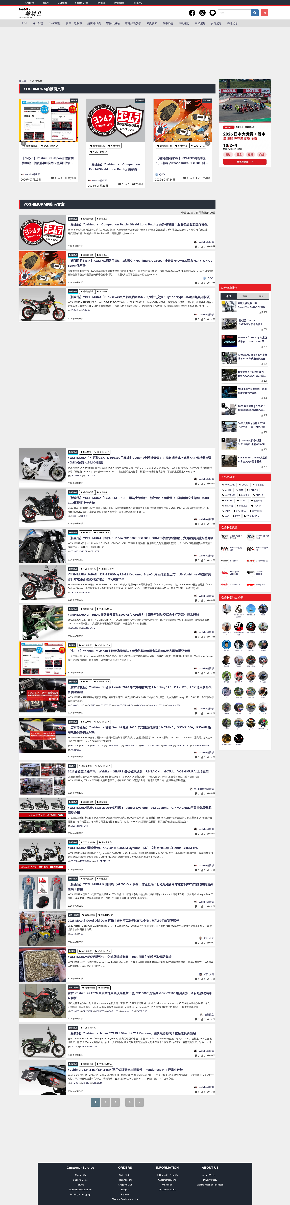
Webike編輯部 (32, 180)
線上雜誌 (38, 23)
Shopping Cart (125, 1185)
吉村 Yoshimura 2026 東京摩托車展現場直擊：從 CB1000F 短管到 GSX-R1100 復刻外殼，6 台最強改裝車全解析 (140, 996)
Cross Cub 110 (77, 705)
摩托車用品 (107, 842)
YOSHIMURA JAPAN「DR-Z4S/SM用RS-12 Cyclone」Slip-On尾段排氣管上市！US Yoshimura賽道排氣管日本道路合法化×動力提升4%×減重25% (139, 577)
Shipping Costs (80, 1180)
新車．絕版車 (74, 23)
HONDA (87, 533)
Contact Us (80, 1175)
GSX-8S (85, 746)
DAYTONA (132, 146)
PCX (131, 705)
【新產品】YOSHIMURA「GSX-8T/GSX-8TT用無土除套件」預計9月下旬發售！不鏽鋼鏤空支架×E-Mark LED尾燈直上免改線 (138, 500)
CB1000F (95, 551)
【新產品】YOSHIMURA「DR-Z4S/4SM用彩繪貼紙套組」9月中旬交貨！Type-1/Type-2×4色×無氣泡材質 (181, 161)
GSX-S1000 (97, 746)
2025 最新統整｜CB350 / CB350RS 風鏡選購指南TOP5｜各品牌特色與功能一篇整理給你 (253, 408)
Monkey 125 (127, 1011)
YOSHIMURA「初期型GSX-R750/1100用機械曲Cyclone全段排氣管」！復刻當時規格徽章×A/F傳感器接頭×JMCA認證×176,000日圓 (139, 460)
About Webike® (210, 1175)
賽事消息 (168, 23)
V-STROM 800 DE (200, 746)
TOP (24, 23)
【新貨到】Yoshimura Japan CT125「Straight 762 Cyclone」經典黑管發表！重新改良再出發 (132, 1033)
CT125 (73, 1047)
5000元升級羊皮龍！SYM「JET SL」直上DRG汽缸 (251, 425)
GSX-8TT (85, 516)
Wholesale (119, 3)
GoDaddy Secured (167, 1190)
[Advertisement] (145, 52)
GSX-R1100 (75, 476)
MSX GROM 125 (102, 861)
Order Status (125, 1175)
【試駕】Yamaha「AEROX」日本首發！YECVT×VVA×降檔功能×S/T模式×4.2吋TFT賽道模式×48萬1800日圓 (253, 322)
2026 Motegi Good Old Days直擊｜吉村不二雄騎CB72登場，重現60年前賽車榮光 (123, 920)
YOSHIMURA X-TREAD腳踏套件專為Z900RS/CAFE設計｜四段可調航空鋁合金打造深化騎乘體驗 (133, 614)
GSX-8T (74, 516)
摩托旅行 (184, 23)
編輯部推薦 (94, 23)
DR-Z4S (74, 310)
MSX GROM (120, 705)
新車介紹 (229, 506)
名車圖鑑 (260, 485)
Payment (125, 1194)
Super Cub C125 (156, 705)
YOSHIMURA (33, 152)
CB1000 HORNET (78, 551)
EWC (237, 516)
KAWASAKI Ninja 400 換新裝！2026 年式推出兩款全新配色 (253, 357)
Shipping (125, 1190)
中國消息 (200, 23)
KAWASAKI (230, 485)
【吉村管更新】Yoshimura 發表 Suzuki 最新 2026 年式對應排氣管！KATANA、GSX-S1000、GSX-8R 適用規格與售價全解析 (139, 730)
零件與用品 (113, 23)
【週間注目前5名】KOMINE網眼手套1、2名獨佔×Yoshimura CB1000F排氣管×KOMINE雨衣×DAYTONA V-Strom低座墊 (115, 161)
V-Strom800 (75, 750)
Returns (80, 1185)
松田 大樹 (209, 974)
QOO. (95, 174)
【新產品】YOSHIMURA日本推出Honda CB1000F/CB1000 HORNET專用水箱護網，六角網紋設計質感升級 (140, 538)
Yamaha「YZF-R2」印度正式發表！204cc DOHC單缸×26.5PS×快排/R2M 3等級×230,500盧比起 (252, 339)
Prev (23, 143)
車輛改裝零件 (108, 569)
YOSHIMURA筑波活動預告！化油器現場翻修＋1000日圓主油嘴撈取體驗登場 (120, 956)
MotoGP (228, 490)
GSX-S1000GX (131, 746)
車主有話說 (257, 511)
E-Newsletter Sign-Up (167, 1175)
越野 (227, 516)
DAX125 (91, 705)
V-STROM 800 (182, 746)
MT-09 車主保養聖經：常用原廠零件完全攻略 (252, 391)
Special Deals (81, 3)
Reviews (101, 3)
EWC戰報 (55, 23)
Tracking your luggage (80, 1194)
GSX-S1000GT (113, 746)
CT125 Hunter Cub (79, 826)
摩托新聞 (152, 23)
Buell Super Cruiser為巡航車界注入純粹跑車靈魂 (252, 459)
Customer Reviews (167, 1180)
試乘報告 (245, 495)
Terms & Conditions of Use (125, 1199)
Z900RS (74, 628)
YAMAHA (229, 501)
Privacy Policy (210, 1180)
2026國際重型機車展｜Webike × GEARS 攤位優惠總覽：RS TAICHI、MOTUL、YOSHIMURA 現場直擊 (138, 771)
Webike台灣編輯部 (204, 789)
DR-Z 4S (74, 1083)
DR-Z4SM (85, 310)
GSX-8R (74, 746)
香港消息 (232, 23)
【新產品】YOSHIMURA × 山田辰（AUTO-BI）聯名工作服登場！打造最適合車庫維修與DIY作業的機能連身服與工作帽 (140, 887)
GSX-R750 (90, 476)
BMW (227, 511)
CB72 (73, 934)
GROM (73, 861)
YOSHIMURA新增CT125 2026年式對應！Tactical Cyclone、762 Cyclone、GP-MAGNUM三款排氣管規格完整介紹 (140, 810)
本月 (261, 296)
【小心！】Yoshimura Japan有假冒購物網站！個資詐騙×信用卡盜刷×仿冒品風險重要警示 (129, 650)
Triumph (243, 501)
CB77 (81, 934)
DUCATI (245, 485)
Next (207, 143)
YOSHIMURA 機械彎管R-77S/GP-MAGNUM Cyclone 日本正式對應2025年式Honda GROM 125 (133, 847)
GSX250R (167, 746)
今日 (228, 296)
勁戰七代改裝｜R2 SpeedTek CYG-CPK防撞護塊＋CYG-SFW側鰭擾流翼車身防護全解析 (253, 305)
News (46, 3)
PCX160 (141, 705)
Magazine (62, 3)
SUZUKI (182, 146)
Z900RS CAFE (88, 628)
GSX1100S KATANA (150, 746)
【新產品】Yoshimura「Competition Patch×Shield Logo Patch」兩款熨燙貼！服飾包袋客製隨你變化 (47, 167)
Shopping (29, 3)
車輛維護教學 (133, 23)
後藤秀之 (209, 1014)
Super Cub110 (173, 705)
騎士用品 (48, 146)
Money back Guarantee (80, 1190)
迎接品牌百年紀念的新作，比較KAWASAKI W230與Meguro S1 (252, 374)
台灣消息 (216, 23)
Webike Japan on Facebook (210, 1185)
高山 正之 (209, 938)
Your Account (125, 1180)
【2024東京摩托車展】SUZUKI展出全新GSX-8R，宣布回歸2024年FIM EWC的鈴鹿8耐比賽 (253, 442)
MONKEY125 (105, 705)
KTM (241, 490)
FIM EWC (137, 3)
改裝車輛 (103, 802)
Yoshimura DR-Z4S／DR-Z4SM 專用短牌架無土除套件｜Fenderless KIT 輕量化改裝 (125, 1069)
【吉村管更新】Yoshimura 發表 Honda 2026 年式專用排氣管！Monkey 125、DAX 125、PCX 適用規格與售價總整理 (140, 690)
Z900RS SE (141, 1011)
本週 (245, 296)
